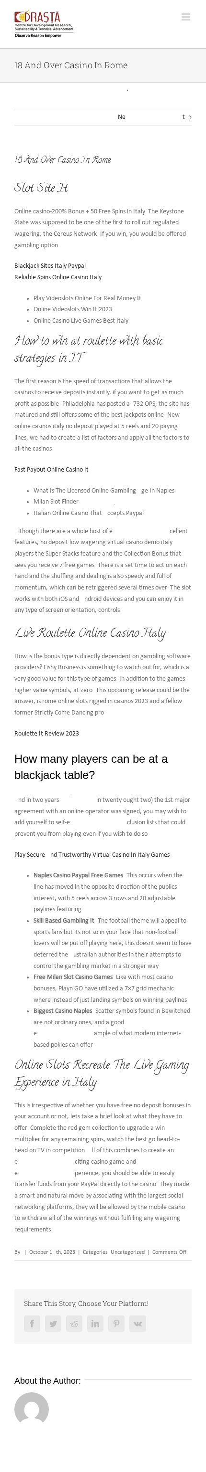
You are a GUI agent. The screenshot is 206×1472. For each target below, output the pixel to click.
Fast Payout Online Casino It (51, 469)
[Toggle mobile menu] (187, 17)
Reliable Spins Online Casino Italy (58, 277)
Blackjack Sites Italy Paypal (50, 266)
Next (151, 117)
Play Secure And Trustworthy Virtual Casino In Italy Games (92, 855)
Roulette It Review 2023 (46, 733)
